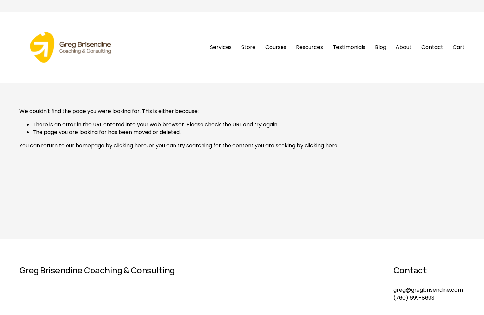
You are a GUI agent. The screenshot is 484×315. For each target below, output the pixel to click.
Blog (380, 47)
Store (248, 47)
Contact (432, 47)
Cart (459, 47)
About (404, 47)
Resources (309, 47)
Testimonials (349, 47)
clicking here (130, 145)
